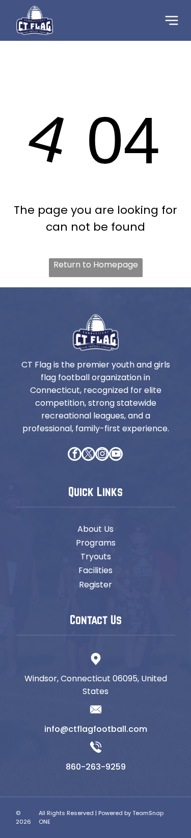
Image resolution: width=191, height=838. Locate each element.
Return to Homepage (95, 264)
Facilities (95, 570)
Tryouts (95, 556)
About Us (95, 529)
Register (95, 584)
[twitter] (88, 455)
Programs (96, 543)
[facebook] (74, 455)
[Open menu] (171, 20)
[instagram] (102, 455)
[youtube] (116, 455)
